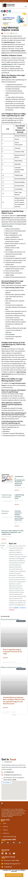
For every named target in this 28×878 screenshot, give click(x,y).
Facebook (22, 608)
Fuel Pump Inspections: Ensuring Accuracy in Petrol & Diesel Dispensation (19, 515)
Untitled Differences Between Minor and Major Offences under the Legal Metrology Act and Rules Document (14, 700)
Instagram (12, 610)
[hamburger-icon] (25, 6)
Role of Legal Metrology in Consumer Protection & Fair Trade (12, 652)
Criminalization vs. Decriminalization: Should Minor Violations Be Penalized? (20, 481)
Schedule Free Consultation (14, 875)
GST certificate (10, 334)
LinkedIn (16, 608)
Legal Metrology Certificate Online (19, 496)
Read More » (17, 490)
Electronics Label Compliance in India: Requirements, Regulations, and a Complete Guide (12, 532)
